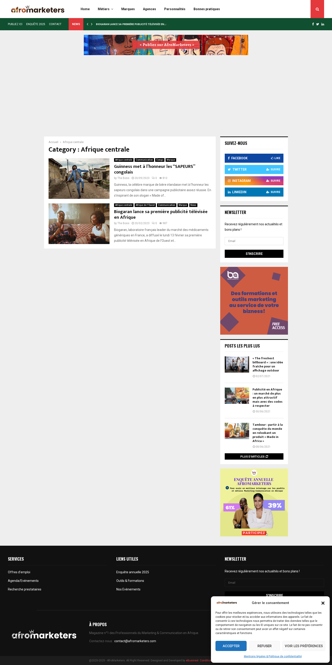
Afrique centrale (123, 160)
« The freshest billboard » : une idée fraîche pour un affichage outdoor (268, 364)
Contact (55, 24)
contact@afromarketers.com (135, 641)
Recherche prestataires (24, 589)
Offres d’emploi (19, 572)
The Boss (123, 178)
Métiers (104, 9)
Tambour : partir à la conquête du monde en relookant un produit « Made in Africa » (268, 433)
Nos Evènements (128, 589)
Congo (159, 160)
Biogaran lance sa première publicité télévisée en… (131, 24)
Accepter (231, 646)
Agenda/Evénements (23, 581)
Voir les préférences (304, 646)
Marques (128, 9)
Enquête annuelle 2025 (132, 572)
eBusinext (192, 660)
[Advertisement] (166, 91)
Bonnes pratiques (207, 9)
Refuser (264, 646)
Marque (171, 160)
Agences (149, 9)
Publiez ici (15, 24)
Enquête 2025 (35, 24)
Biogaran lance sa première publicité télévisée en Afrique (161, 214)
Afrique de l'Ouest (145, 205)
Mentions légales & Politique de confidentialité (273, 656)
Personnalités (174, 9)
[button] (323, 603)
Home (85, 9)
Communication (144, 160)
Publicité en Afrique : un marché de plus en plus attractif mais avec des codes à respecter (268, 398)
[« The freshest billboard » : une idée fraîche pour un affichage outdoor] (237, 364)
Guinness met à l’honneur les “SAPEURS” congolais (154, 169)
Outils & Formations (130, 581)
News (193, 205)
